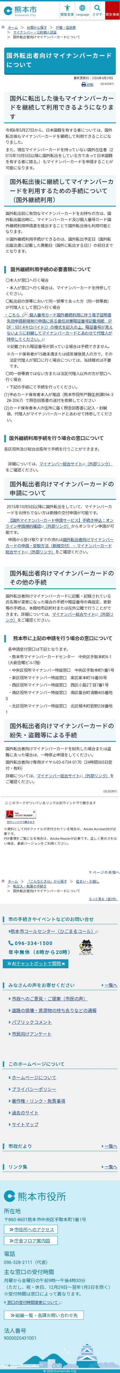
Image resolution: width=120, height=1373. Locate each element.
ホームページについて (34, 1077)
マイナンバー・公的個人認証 (35, 32)
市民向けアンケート (32, 1034)
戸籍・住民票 (66, 28)
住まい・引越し (87, 882)
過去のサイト (25, 1113)
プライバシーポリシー (34, 1089)
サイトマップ (25, 1124)
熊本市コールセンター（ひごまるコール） (53, 931)
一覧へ (111, 985)
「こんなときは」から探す (47, 882)
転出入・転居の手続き (30, 886)
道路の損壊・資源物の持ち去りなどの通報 (54, 1010)
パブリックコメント (32, 1022)
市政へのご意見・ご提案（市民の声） (50, 999)
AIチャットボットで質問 (37, 963)
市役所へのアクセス (34, 1229)
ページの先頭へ (106, 872)
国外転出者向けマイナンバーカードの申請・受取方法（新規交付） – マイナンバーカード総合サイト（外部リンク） (60, 546)
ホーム (13, 28)
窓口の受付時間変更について (32, 1302)
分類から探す (37, 28)
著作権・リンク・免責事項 (38, 1101)
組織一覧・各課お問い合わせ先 (46, 1315)
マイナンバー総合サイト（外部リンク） (75, 464)
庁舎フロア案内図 (32, 1241)
